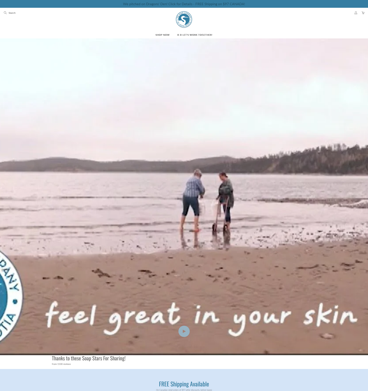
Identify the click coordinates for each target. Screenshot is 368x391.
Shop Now (163, 34)
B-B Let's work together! (194, 34)
